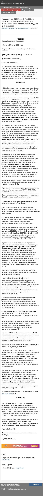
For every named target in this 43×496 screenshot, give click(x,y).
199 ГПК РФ (8, 394)
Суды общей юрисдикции (10, 10)
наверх (35, 484)
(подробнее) (6, 459)
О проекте (3, 489)
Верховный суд (7, 7)
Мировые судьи (27, 10)
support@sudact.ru (14, 488)
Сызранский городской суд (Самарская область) (15, 28)
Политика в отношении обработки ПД (16, 489)
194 (3, 394)
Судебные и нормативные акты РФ (14, 3)
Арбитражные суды (22, 7)
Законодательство (8, 12)
